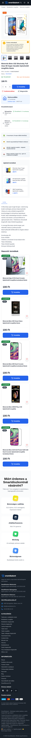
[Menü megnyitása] (3, 2)
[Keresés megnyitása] (20, 2)
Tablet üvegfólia (5, 631)
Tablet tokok (4, 628)
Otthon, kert (4, 652)
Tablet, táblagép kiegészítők (8, 633)
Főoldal (3, 7)
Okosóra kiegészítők (6, 624)
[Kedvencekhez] (27, 273)
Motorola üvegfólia (25, 7)
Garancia (3, 678)
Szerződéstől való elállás (7, 680)
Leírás (4, 202)
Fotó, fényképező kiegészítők (9, 649)
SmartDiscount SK (6, 683)
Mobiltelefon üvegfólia (12, 7)
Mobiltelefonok (5, 645)
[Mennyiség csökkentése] (2, 86)
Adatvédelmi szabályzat (7, 667)
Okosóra (3, 642)
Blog (2, 674)
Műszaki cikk (4, 640)
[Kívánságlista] (24, 2)
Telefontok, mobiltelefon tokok (9, 617)
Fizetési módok (5, 664)
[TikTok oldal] (11, 690)
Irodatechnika (4, 638)
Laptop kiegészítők (6, 626)
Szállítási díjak (11, 101)
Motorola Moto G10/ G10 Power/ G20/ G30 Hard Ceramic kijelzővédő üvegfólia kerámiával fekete (15, 452)
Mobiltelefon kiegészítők (7, 621)
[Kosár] (28, 2)
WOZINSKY (9, 74)
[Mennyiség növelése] (9, 86)
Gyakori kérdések (5, 676)
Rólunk (3, 660)
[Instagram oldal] (7, 690)
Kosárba (22, 87)
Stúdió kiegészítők (6, 647)
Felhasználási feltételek (7, 669)
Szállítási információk (6, 662)
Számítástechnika (6, 635)
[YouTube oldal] (16, 690)
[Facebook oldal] (3, 690)
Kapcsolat (3, 671)
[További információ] (28, 42)
